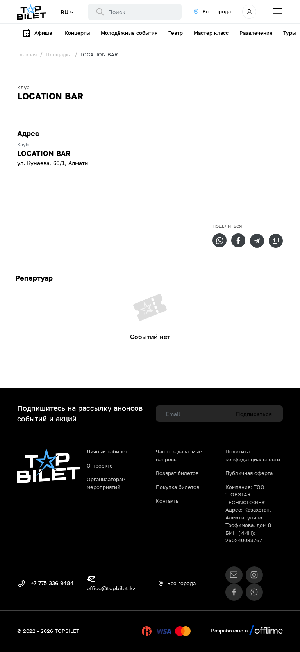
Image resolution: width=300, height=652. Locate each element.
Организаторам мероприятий (106, 483)
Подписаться (254, 413)
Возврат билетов (177, 473)
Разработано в (230, 630)
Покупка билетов (177, 487)
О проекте (100, 465)
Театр (175, 33)
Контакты (167, 501)
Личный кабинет (107, 451)
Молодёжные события (129, 33)
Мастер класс (211, 33)
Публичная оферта (249, 473)
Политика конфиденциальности (252, 455)
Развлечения (255, 33)
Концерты (77, 33)
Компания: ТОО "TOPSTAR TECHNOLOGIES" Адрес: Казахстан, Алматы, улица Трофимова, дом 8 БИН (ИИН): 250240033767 (248, 514)
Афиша (43, 33)
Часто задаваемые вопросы (179, 455)
